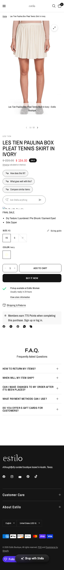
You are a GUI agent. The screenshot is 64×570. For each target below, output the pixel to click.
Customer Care (14, 494)
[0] (59, 6)
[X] (12, 326)
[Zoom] (54, 28)
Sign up (28, 320)
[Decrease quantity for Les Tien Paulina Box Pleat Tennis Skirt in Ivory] (5, 268)
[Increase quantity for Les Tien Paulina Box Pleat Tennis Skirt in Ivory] (14, 268)
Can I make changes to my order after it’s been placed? (28, 388)
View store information (20, 297)
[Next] (37, 128)
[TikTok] (38, 476)
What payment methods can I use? (25, 399)
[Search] (54, 6)
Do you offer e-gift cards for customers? (23, 409)
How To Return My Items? (19, 368)
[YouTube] (22, 477)
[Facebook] (5, 326)
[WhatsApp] (25, 326)
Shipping (6, 164)
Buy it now (32, 278)
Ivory (7, 255)
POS (40, 547)
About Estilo (12, 507)
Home (5, 16)
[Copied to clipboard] (32, 326)
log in (39, 320)
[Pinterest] (19, 326)
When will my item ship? (18, 378)
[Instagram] (14, 476)
